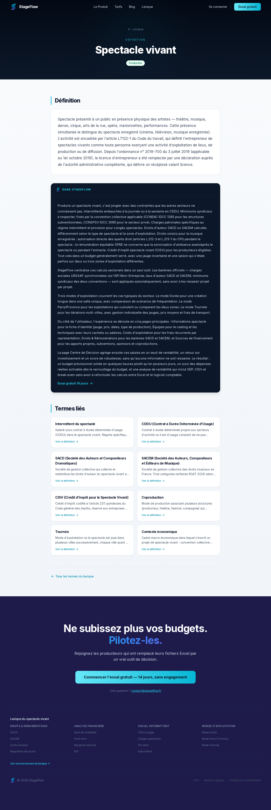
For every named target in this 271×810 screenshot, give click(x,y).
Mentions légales (214, 780)
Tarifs (118, 6)
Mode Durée (209, 732)
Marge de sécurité (85, 745)
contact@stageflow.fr (146, 690)
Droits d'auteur (19, 745)
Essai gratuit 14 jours (73, 383)
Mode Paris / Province (215, 738)
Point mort (80, 738)
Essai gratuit (247, 6)
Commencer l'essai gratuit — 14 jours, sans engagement (135, 677)
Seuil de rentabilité (85, 732)
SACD (13, 732)
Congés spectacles (149, 738)
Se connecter (218, 6)
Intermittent (145, 751)
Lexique (147, 6)
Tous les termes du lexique (74, 576)
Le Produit (101, 6)
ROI (76, 751)
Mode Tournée (210, 745)
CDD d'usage (146, 732)
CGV (196, 780)
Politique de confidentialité (245, 780)
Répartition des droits (23, 751)
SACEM (14, 738)
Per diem (143, 745)
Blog (132, 6)
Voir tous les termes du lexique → (30, 763)
